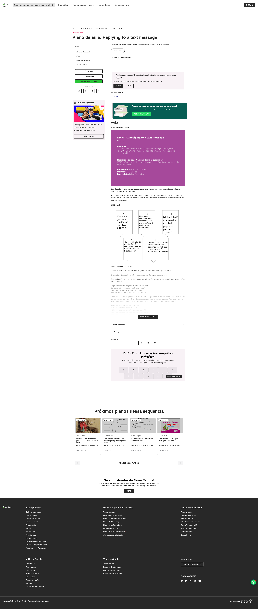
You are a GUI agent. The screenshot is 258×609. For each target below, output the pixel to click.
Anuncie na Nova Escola (35, 587)
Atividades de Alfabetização (113, 535)
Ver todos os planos (129, 463)
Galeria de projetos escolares (36, 545)
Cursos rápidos (186, 532)
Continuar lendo (148, 317)
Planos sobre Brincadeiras (112, 525)
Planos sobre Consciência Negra (115, 519)
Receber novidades (192, 564)
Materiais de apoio (83, 60)
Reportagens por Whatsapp (36, 548)
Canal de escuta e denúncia (113, 573)
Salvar (90, 71)
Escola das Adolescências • (36, 541)
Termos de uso (108, 564)
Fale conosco (31, 567)
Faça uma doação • (33, 580)
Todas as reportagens (33, 512)
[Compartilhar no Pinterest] (98, 91)
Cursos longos (186, 535)
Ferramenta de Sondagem (112, 515)
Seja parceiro (31, 577)
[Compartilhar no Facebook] (92, 91)
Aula (78, 56)
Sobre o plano (82, 64)
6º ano (113, 28)
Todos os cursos (186, 512)
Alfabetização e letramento (190, 522)
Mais (128, 5)
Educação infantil (32, 522)
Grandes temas (31, 515)
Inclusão (29, 528)
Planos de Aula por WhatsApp (114, 532)
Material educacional (110, 528)
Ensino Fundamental (100, 28)
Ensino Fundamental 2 (189, 525)
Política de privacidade (111, 570)
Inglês (121, 28)
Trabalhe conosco (32, 573)
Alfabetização (31, 525)
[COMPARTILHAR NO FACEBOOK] (148, 343)
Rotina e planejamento (189, 528)
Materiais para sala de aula (82, 5)
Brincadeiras (30, 532)
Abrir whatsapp (141, 114)
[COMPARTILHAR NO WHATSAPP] (141, 343)
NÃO (129, 86)
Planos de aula (85, 28)
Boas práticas (63, 5)
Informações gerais (83, 52)
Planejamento (31, 535)
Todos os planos (109, 512)
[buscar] (52, 5)
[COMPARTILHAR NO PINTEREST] (155, 343)
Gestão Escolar (31, 538)
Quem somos (30, 570)
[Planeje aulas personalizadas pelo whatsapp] (253, 582)
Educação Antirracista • (189, 515)
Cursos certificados (103, 5)
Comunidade (119, 5)
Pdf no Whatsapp (90, 81)
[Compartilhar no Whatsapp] (85, 91)
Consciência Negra (33, 519)
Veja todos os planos (145, 44)
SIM (119, 86)
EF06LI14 (114, 96)
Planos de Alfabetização (112, 522)
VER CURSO (89, 136)
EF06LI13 (83, 450)
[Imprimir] (79, 91)
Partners (29, 583)
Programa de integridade (112, 567)
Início (74, 28)
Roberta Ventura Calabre (122, 57)
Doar (129, 491)
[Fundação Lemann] (246, 601)
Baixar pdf (90, 76)
